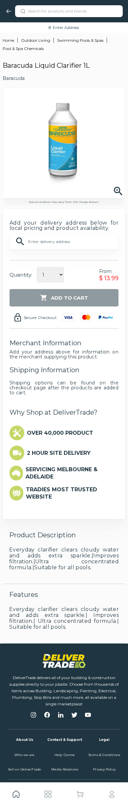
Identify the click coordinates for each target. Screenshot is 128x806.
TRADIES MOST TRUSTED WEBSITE (61, 493)
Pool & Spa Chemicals (23, 48)
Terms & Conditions (104, 755)
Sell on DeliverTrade (24, 769)
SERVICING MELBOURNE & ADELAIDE (61, 473)
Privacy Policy (104, 769)
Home (8, 40)
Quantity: (21, 275)
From (105, 271)
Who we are (24, 755)
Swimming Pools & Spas (80, 40)
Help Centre (64, 755)
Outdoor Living (35, 40)
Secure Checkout (40, 317)
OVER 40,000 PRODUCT (60, 433)
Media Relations (64, 769)
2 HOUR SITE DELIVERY (59, 453)
